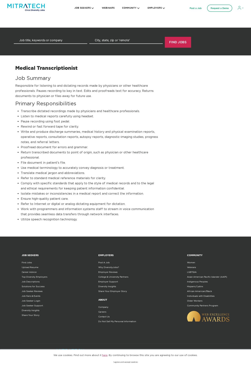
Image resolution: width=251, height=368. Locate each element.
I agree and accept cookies (125, 362)
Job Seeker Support (32, 305)
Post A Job (104, 262)
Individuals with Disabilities (201, 296)
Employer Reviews (108, 272)
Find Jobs (27, 262)
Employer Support (108, 282)
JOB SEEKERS (82, 8)
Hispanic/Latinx (195, 286)
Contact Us (104, 317)
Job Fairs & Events (31, 296)
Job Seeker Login (31, 301)
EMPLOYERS (155, 8)
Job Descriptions (31, 282)
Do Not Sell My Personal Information (117, 321)
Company (103, 307)
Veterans (191, 267)
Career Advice (29, 272)
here (104, 355)
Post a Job (196, 8)
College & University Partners (113, 277)
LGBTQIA (192, 272)
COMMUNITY (129, 8)
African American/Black (199, 291)
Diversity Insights (31, 310)
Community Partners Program (202, 305)
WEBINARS (108, 8)
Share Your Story (31, 315)
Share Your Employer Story (112, 291)
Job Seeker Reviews (32, 291)
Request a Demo (220, 8)
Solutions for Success (33, 286)
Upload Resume (30, 267)
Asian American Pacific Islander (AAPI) (207, 277)
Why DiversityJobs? (108, 267)
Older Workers (194, 301)
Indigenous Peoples (197, 282)
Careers (102, 312)
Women (191, 262)
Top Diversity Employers (34, 277)
